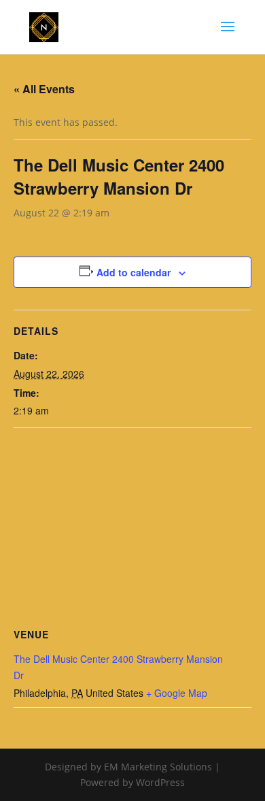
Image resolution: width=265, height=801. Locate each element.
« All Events (44, 89)
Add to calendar (133, 272)
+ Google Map (176, 693)
